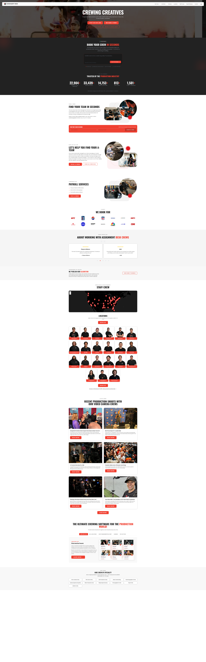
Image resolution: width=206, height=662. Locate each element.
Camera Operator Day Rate (75, 582)
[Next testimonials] (104, 241)
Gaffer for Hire (75, 585)
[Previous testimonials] (101, 241)
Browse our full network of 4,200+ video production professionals (102, 388)
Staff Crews (182, 4)
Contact (196, 4)
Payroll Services (189, 4)
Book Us (103, 322)
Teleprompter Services (103, 582)
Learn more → (78, 557)
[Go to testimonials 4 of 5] (106, 260)
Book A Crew (75, 164)
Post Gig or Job (95, 23)
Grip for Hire (130, 582)
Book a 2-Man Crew (111, 26)
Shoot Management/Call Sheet (105, 534)
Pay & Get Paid (123, 534)
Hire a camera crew (80, 116)
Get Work (163, 4)
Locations (176, 4)
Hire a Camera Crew (75, 579)
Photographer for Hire (116, 582)
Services (170, 4)
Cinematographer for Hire (131, 579)
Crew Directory (83, 534)
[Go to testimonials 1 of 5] (97, 260)
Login (201, 4)
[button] (111, 305)
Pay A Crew (75, 196)
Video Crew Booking (117, 579)
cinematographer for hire (74, 117)
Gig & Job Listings (93, 534)
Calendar (116, 534)
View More (103, 512)
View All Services (90, 164)
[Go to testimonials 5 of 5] (108, 260)
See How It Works (130, 273)
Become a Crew (111, 23)
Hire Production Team (103, 579)
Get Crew (156, 4)
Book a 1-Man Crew (94, 26)
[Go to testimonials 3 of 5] (103, 260)
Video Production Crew (89, 582)
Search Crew (130, 129)
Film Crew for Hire (89, 579)
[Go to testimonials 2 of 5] (100, 260)
